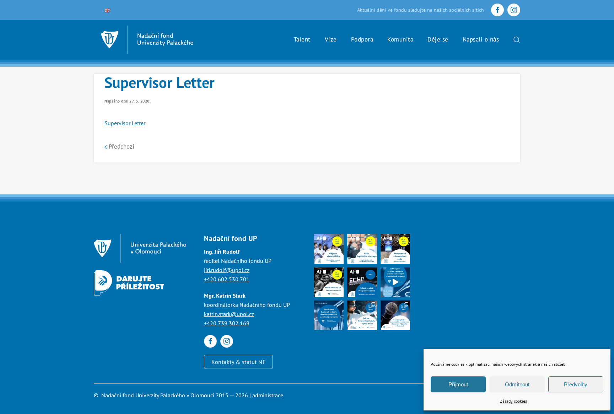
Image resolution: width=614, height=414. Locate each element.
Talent (302, 39)
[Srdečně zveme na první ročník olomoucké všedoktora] (395, 315)
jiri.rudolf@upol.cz (226, 270)
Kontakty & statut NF (238, 361)
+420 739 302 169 (226, 323)
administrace (267, 395)
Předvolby (575, 384)
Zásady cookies (513, 401)
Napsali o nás (481, 39)
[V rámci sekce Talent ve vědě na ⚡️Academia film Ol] (329, 282)
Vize (331, 39)
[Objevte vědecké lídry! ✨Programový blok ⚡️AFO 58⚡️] (329, 249)
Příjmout (458, 384)
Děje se (437, 39)
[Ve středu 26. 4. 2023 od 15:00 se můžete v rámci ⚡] (395, 249)
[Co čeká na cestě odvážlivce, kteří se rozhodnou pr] (362, 249)
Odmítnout (517, 384)
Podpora (362, 39)
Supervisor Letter (124, 123)
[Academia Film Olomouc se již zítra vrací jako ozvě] (362, 282)
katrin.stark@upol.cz (229, 314)
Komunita (400, 39)
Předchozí (120, 146)
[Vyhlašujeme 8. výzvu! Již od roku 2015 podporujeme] (395, 282)
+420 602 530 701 (226, 279)
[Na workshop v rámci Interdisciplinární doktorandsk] (362, 315)
